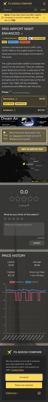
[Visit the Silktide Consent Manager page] (39, 393)
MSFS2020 (13, 42)
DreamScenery (10, 38)
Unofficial (21, 104)
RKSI (4, 42)
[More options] (21, 33)
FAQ (13, 20)
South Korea (39, 38)
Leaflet (36, 181)
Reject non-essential (24, 385)
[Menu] (44, 3)
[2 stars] (10, 218)
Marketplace (9, 99)
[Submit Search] (35, 9)
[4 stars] (18, 218)
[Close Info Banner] (44, 17)
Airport (23, 38)
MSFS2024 (25, 42)
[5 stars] (21, 218)
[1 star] (6, 218)
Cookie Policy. (18, 369)
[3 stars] (14, 218)
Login (43, 10)
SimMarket (8, 110)
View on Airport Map (32, 149)
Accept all (24, 377)
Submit (36, 243)
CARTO (44, 181)
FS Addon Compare (20, 3)
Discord (17, 135)
